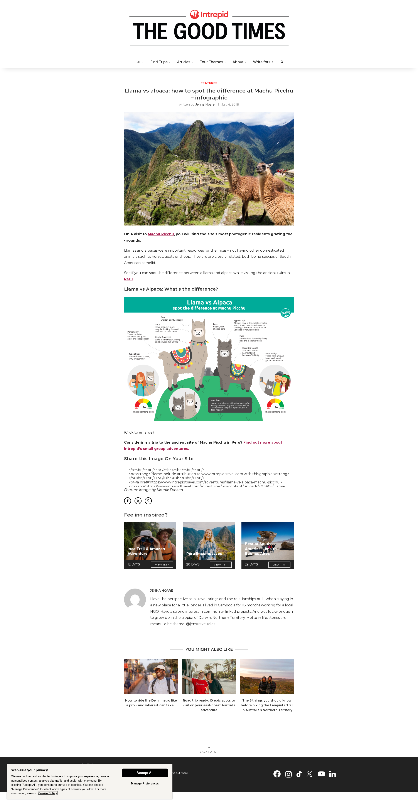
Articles (183, 62)
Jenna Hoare (205, 104)
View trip (162, 564)
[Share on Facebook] (127, 500)
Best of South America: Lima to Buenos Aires (261, 549)
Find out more (179, 772)
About (238, 62)
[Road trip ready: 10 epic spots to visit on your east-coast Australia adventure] (209, 676)
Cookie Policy (47, 793)
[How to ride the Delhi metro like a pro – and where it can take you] (151, 676)
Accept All (145, 773)
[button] (130, 688)
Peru (128, 279)
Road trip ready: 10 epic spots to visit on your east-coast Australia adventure (208, 705)
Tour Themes (211, 62)
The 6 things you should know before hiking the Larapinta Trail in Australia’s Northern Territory (267, 705)
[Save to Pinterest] (148, 500)
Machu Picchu (161, 234)
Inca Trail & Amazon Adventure (146, 551)
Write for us (263, 62)
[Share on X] (138, 500)
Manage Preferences (145, 783)
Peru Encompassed (204, 554)
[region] (89, 781)
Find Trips (159, 62)
